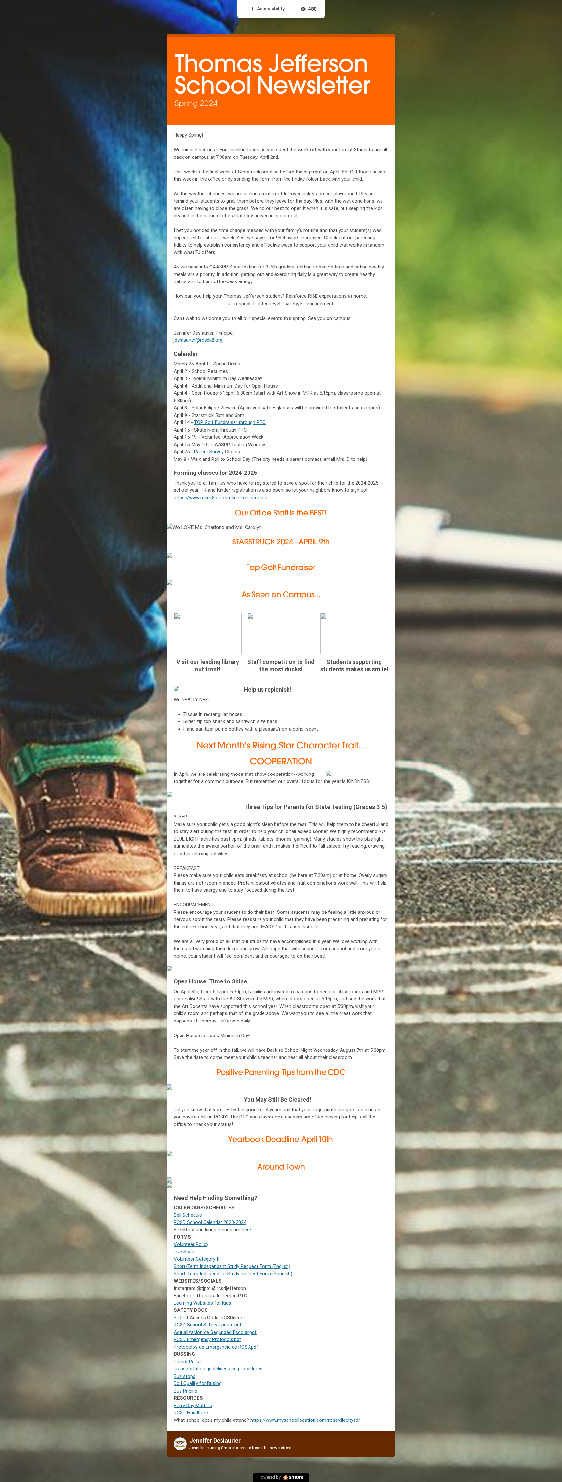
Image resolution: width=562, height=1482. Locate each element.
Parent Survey (209, 452)
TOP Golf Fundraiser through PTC (230, 422)
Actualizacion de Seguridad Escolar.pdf (215, 1332)
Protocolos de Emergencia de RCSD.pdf (216, 1347)
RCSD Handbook (191, 1413)
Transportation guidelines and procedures (218, 1369)
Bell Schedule (188, 1215)
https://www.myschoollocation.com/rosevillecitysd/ (305, 1420)
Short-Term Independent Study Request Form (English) (232, 1266)
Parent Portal (188, 1362)
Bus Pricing (185, 1391)
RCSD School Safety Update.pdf (208, 1325)
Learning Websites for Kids (202, 1303)
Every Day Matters (193, 1405)
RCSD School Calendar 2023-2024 (210, 1222)
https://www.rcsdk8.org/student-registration (220, 498)
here (246, 1230)
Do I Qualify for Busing (197, 1383)
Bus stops (184, 1376)
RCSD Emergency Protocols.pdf (207, 1339)
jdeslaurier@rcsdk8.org (198, 340)
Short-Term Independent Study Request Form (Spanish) (233, 1274)
